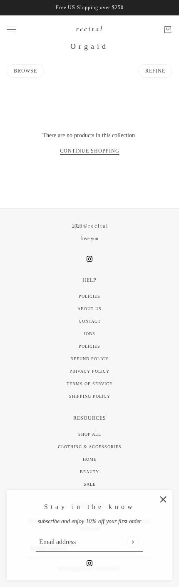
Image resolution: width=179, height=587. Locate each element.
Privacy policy (89, 371)
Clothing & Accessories (90, 446)
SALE (90, 484)
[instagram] (89, 562)
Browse (25, 71)
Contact (90, 321)
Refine (155, 71)
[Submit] (132, 541)
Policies (89, 296)
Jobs (89, 333)
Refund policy (89, 358)
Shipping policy (89, 396)
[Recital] (89, 29)
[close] (163, 499)
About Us (89, 308)
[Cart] (167, 29)
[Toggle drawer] (11, 29)
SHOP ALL (89, 434)
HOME (90, 459)
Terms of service (89, 383)
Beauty (89, 471)
